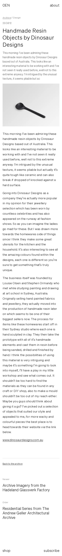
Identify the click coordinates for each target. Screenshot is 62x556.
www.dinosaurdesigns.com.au (23, 440)
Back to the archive (13, 463)
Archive (7, 17)
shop (7, 550)
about (54, 5)
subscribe (51, 550)
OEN (6, 5)
